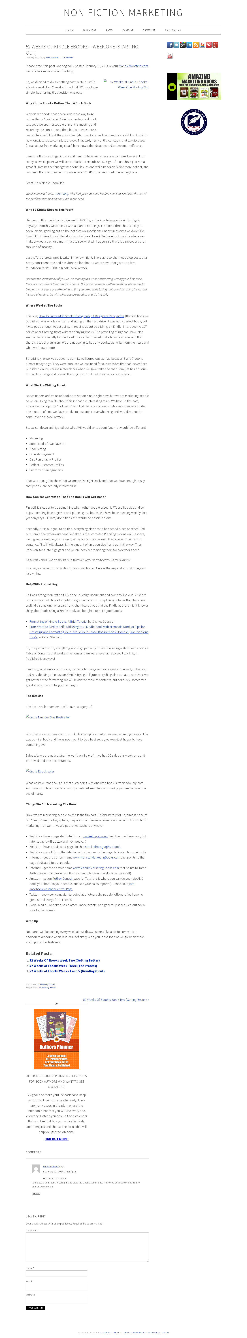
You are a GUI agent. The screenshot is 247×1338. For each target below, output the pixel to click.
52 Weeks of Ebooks (46, 984)
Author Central (63, 878)
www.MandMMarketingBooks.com (96, 868)
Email (30, 1281)
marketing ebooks (95, 836)
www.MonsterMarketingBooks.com (96, 857)
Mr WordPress (51, 1166)
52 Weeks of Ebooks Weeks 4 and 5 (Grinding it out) (67, 971)
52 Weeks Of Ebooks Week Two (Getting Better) (64, 960)
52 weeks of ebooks (47, 987)
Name (30, 1268)
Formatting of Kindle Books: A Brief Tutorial (58, 621)
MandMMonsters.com (133, 66)
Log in (165, 1332)
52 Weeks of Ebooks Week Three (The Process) (63, 966)
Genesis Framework (135, 1332)
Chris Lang (61, 194)
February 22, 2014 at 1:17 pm (59, 1171)
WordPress (154, 1332)
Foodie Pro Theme (109, 1332)
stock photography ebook (102, 847)
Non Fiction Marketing (123, 12)
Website (30, 1294)
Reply (36, 1194)
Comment (32, 1230)
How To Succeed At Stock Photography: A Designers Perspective (81, 316)
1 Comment (68, 58)
